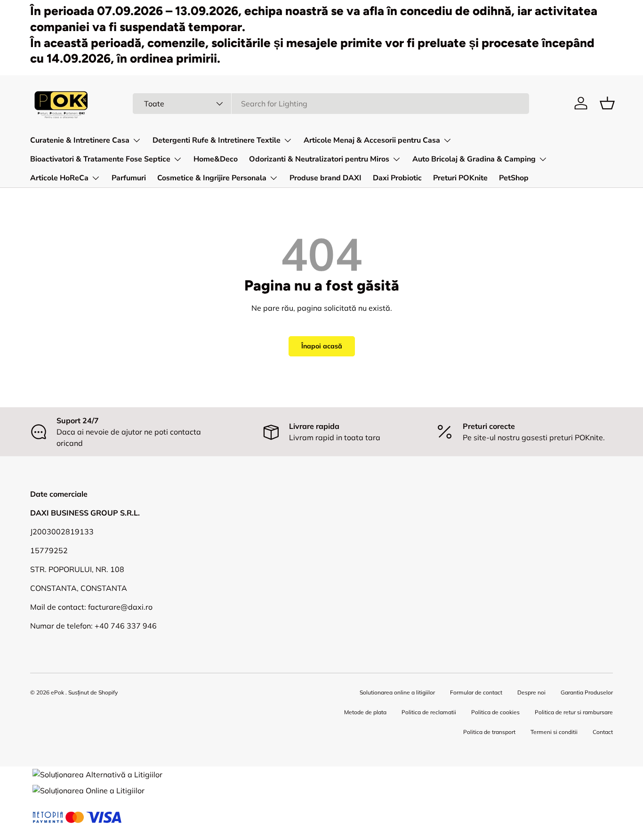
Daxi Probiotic (397, 178)
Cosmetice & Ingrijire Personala (211, 178)
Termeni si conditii (554, 731)
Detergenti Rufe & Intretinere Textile (217, 140)
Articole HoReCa (59, 178)
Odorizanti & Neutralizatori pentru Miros (319, 159)
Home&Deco (215, 159)
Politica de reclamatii (429, 712)
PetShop (514, 178)
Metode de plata (365, 712)
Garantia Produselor (587, 692)
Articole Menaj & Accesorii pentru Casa (372, 140)
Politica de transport (489, 731)
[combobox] (331, 103)
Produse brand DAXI (325, 178)
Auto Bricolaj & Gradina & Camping (474, 159)
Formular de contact (476, 692)
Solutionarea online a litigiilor (397, 692)
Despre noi (531, 692)
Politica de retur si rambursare (574, 712)
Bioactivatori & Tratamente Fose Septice (100, 159)
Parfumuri (129, 178)
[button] (607, 103)
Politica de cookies (495, 712)
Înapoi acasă (321, 346)
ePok (57, 692)
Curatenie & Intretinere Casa (79, 140)
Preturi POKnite (460, 178)
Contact (603, 731)
